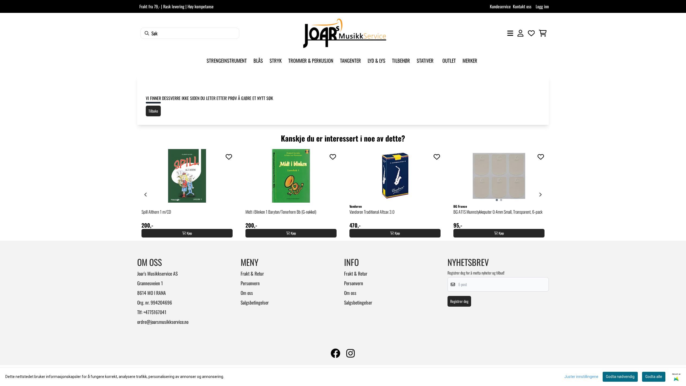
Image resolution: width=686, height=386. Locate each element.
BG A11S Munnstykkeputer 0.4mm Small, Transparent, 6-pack (497, 212)
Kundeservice (500, 6)
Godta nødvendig (620, 376)
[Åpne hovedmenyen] (510, 33)
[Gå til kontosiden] (520, 33)
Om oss (247, 292)
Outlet (449, 60)
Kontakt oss (522, 6)
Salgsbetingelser (255, 302)
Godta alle (653, 376)
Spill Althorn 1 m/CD (156, 212)
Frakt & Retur (252, 273)
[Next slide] (540, 194)
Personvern (250, 283)
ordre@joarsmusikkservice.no (162, 321)
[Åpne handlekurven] (543, 33)
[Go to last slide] (145, 194)
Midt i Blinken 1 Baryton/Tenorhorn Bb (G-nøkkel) (280, 212)
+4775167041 (154, 312)
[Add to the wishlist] (229, 157)
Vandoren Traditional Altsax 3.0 (371, 212)
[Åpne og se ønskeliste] (531, 33)
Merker (470, 60)
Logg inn (542, 6)
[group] (187, 195)
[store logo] (344, 33)
